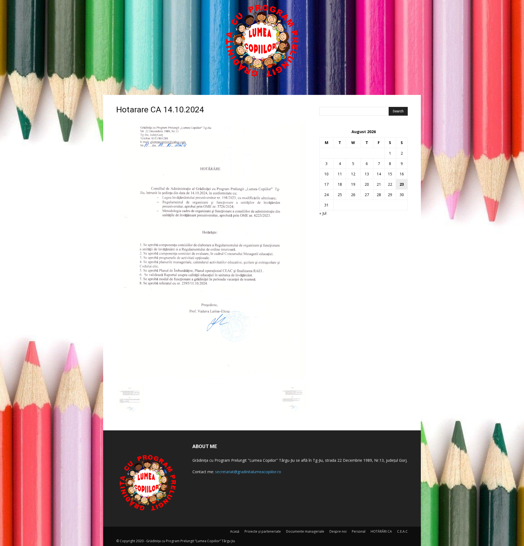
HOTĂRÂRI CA (381, 531)
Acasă (234, 531)
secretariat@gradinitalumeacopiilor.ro (248, 471)
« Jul (322, 213)
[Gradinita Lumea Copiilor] (262, 41)
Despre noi (338, 531)
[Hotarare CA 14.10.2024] (211, 379)
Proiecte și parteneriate (263, 531)
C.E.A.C (402, 531)
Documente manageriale (305, 531)
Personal (358, 531)
